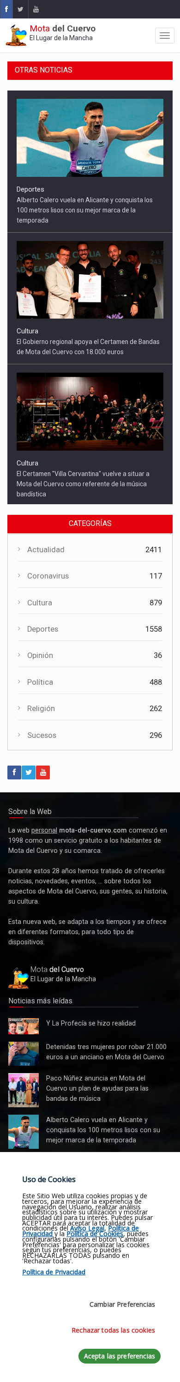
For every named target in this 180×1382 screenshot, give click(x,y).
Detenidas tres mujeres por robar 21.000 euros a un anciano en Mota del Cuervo (23, 1056)
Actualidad (46, 552)
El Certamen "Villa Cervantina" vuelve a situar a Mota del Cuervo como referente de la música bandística (83, 484)
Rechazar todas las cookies (113, 1330)
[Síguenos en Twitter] (20, 9)
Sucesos (41, 737)
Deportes (30, 189)
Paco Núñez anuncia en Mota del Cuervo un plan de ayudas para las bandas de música (23, 1093)
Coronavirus (48, 578)
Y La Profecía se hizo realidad (21, 1029)
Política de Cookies (94, 1233)
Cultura (27, 331)
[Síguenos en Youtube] (35, 9)
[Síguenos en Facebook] (6, 9)
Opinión (40, 657)
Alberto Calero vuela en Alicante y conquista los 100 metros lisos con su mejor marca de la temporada (85, 210)
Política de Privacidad (53, 1271)
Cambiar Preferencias (122, 1304)
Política (40, 684)
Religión (41, 710)
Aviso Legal (87, 1228)
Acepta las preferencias (119, 1356)
